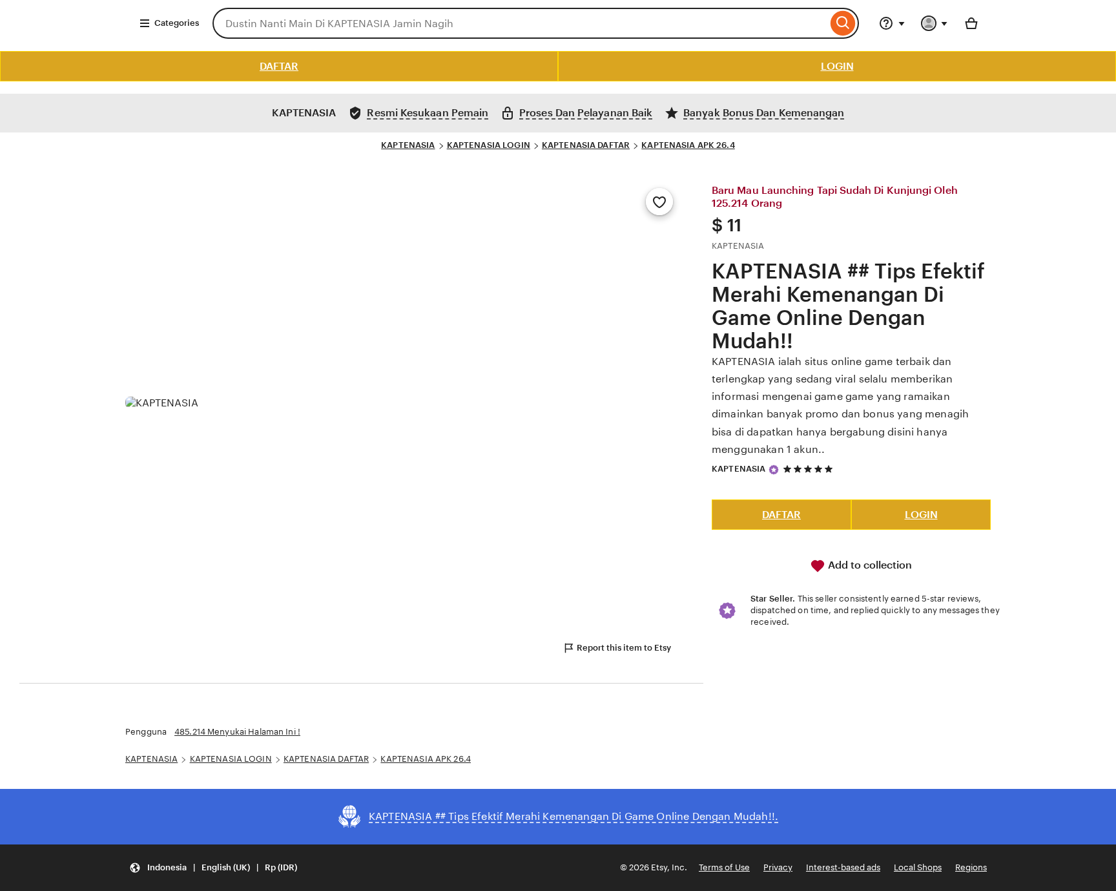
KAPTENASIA (408, 145)
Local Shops (918, 867)
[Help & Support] (892, 23)
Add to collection (868, 565)
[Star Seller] (774, 469)
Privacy (777, 867)
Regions (971, 867)
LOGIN (837, 66)
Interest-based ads (843, 867)
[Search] (843, 23)
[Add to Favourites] (659, 201)
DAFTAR (279, 66)
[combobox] (519, 23)
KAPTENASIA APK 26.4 (687, 145)
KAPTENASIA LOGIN (488, 145)
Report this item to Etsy (624, 648)
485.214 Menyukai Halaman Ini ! (237, 732)
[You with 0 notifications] (934, 23)
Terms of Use (724, 867)
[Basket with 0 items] (971, 23)
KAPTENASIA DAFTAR (586, 145)
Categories (176, 23)
